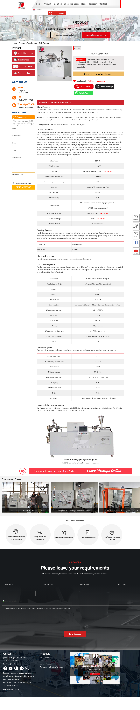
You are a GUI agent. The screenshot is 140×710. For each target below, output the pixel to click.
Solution (58, 3)
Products (22, 43)
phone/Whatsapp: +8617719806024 (15, 658)
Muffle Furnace (24, 53)
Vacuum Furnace (25, 66)
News (84, 3)
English (38, 9)
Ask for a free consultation (66, 35)
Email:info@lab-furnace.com (13, 664)
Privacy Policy (14, 689)
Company (92, 3)
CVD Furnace (44, 43)
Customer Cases (71, 3)
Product (47, 3)
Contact (103, 3)
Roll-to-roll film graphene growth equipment (82, 459)
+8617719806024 (25, 99)
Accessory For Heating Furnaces (51, 667)
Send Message (75, 634)
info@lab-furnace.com (23, 91)
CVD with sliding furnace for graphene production (82, 463)
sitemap (6, 689)
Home (39, 3)
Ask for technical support (96, 35)
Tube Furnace (32, 43)
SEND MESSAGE (23, 187)
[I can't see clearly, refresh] (22, 183)
